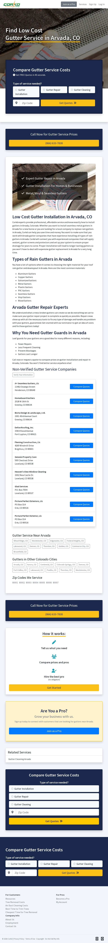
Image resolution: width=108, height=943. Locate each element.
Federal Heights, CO (75, 540)
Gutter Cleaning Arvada (19, 759)
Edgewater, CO (56, 540)
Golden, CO (63, 546)
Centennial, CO (46, 564)
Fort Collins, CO (20, 570)
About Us (9, 919)
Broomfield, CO (20, 551)
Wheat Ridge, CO (21, 540)
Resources (10, 898)
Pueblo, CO (51, 570)
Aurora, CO (31, 564)
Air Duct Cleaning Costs (16, 905)
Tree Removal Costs (15, 902)
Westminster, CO (39, 540)
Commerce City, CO (80, 546)
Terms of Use (30, 939)
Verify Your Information (23, 374)
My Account (61, 902)
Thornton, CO (49, 546)
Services (83, 4)
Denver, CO (34, 546)
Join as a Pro (69, 4)
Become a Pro (62, 898)
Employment (11, 922)
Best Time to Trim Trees (17, 908)
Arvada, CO (18, 564)
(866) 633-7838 (54, 143)
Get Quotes (66, 103)
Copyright (40, 939)
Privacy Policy (19, 939)
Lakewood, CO (20, 546)
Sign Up (92, 4)
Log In (102, 4)
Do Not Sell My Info (52, 939)
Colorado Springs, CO (66, 564)
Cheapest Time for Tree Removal (21, 912)
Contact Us (10, 926)
